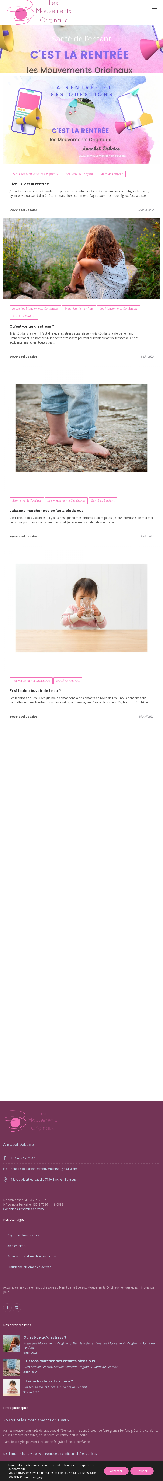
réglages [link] (40, 1477)
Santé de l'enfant (111, 174)
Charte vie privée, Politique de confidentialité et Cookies (58, 1454)
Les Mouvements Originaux (118, 308)
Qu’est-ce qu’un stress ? (44, 1337)
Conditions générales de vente (24, 1209)
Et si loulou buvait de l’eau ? (35, 691)
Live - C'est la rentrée (29, 184)
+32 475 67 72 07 (23, 1158)
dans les (34, 1477)
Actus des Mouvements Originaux (35, 174)
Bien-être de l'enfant (79, 174)
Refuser (142, 1471)
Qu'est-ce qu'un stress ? (32, 326)
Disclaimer (10, 1454)
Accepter (116, 1471)
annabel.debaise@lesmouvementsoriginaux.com (44, 1169)
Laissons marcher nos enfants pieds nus (46, 511)
